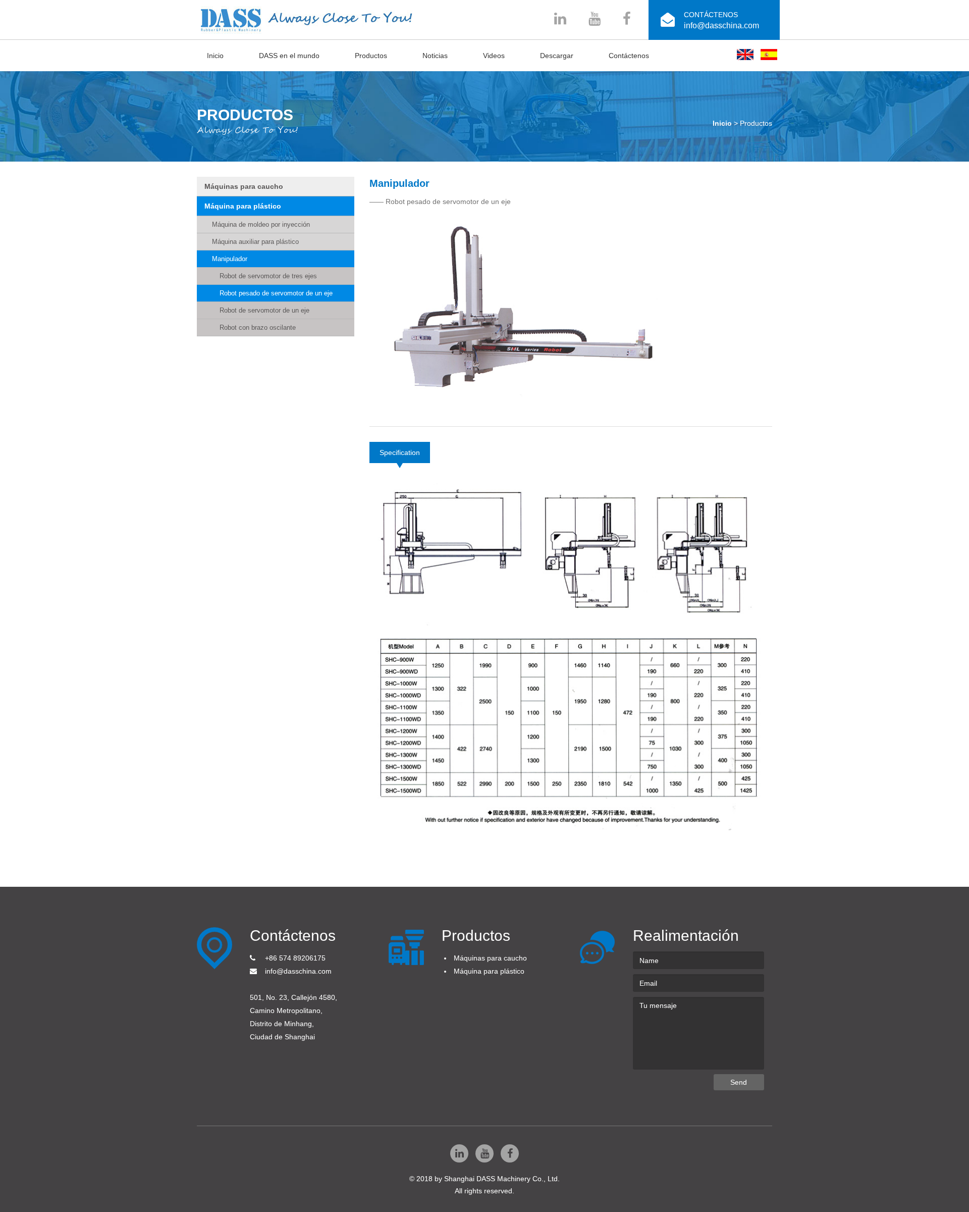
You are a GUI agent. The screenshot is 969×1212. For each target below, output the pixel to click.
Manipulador (229, 259)
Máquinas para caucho (243, 186)
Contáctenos (629, 56)
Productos (371, 56)
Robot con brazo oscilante (258, 327)
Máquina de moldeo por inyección (261, 224)
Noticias (435, 56)
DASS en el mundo (289, 56)
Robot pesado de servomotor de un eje (276, 293)
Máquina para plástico (242, 206)
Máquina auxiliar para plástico (255, 241)
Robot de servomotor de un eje (264, 310)
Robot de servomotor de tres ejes (268, 276)
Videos (494, 56)
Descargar (556, 56)
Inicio (215, 56)
